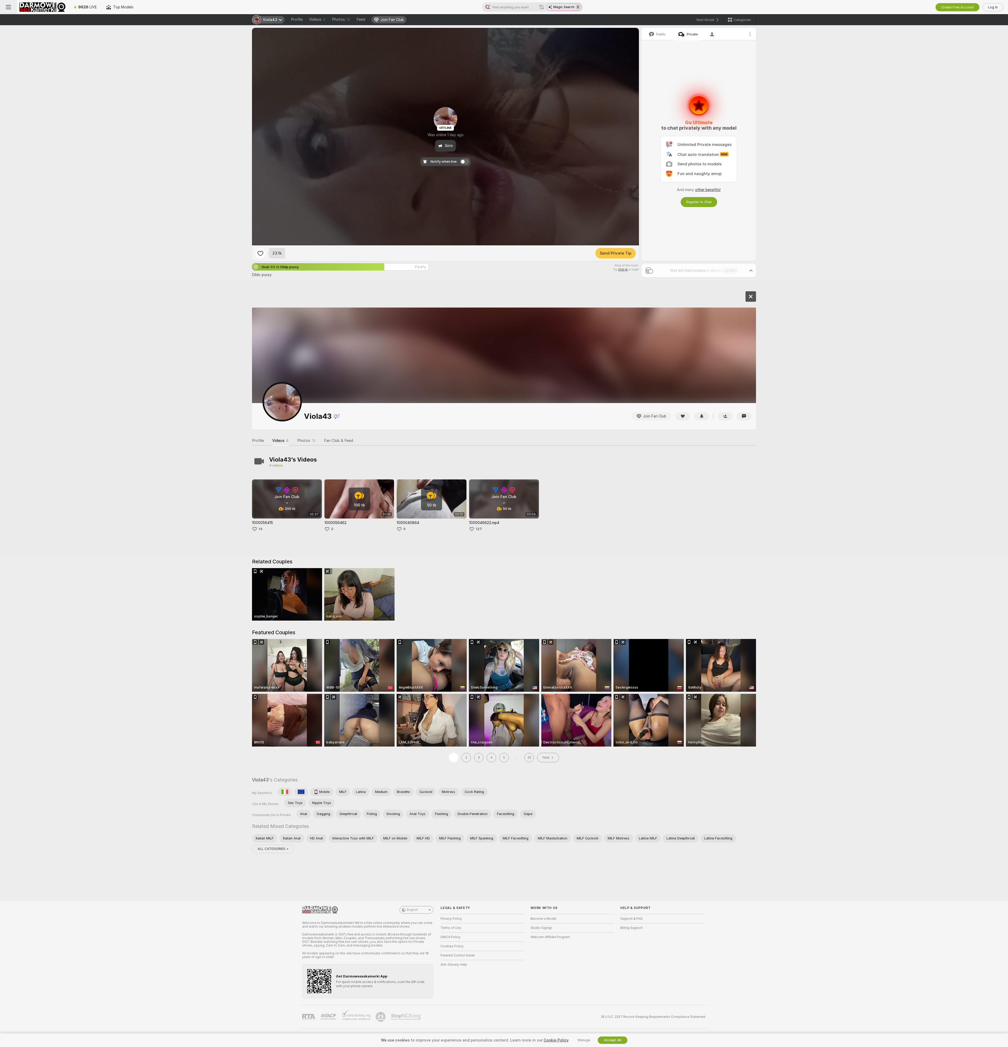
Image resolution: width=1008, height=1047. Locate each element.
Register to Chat (699, 202)
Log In (993, 7)
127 (479, 529)
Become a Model (543, 919)
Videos (317, 19)
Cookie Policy (556, 1040)
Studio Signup (541, 928)
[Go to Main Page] (43, 7)
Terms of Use (450, 928)
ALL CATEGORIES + (273, 849)
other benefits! (708, 190)
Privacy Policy (451, 919)
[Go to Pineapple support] (381, 1017)
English (412, 910)
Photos (341, 19)
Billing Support (631, 928)
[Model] (751, 296)
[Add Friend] (725, 416)
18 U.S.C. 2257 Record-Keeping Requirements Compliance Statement (653, 1017)
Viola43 (260, 779)
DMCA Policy (450, 937)
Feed (360, 19)
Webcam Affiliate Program (550, 937)
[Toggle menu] (8, 7)
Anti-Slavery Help (453, 964)
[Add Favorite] (260, 253)
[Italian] (285, 792)
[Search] (541, 7)
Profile (297, 19)
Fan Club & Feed (338, 440)
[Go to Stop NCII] (406, 1017)
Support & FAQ (631, 919)
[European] (301, 792)
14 (260, 529)
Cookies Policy (452, 946)
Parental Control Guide (457, 955)
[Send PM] (744, 416)
